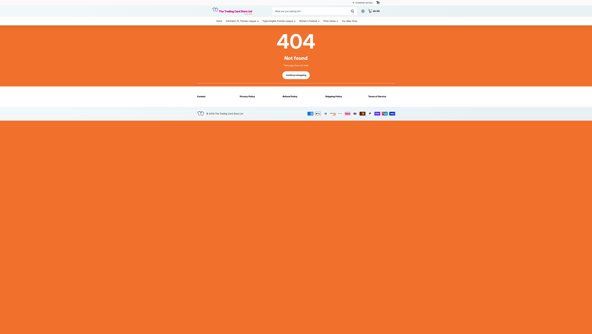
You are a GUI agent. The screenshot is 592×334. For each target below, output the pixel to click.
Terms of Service (377, 96)
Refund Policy (290, 96)
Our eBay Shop (349, 21)
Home (219, 21)
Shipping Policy (333, 96)
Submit (352, 11)
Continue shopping (296, 75)
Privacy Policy (247, 96)
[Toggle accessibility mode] (378, 3)
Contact (201, 96)
